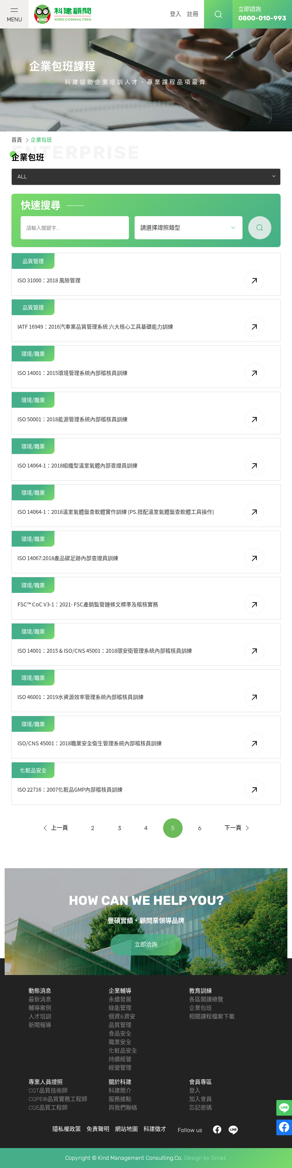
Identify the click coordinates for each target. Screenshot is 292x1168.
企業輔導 (120, 990)
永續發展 (120, 999)
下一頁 (232, 827)
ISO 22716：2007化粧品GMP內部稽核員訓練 (69, 789)
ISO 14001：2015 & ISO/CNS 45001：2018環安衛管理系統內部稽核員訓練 (104, 651)
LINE (233, 1130)
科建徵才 (155, 1129)
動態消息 (39, 990)
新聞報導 (39, 1025)
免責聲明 (98, 1129)
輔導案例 (39, 1008)
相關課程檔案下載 (212, 1016)
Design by (197, 1157)
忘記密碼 (200, 1107)
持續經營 (120, 1059)
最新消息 (39, 999)
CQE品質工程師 (48, 1107)
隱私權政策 (66, 1129)
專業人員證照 (45, 1082)
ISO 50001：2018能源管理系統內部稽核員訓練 (72, 419)
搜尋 (218, 14)
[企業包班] (63, 14)
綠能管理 (120, 1008)
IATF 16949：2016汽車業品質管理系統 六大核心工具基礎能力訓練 (95, 326)
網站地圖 (126, 1129)
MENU (14, 19)
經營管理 (120, 1067)
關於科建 (120, 1082)
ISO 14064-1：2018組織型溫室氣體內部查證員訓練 (77, 465)
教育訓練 (200, 990)
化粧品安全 (123, 1050)
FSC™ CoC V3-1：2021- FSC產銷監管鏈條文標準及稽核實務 (87, 604)
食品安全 (120, 1033)
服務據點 (120, 1099)
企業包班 (200, 1008)
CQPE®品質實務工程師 (57, 1099)
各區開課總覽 (206, 999)
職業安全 (120, 1042)
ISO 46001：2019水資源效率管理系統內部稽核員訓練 (80, 697)
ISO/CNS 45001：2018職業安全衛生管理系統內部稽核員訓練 (89, 743)
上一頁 (59, 827)
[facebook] (284, 1127)
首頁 (16, 140)
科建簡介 (120, 1090)
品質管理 (120, 1025)
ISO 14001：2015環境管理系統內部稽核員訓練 (72, 373)
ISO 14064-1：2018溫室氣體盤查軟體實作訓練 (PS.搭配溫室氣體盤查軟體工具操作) (115, 512)
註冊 (192, 14)
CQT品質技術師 (48, 1090)
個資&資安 (122, 1016)
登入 (175, 14)
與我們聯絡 (123, 1107)
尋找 (259, 227)
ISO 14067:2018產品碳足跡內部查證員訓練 (67, 558)
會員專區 (200, 1082)
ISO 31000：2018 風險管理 (48, 280)
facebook (217, 1130)
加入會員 (200, 1099)
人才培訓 (39, 1016)
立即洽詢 (146, 944)
